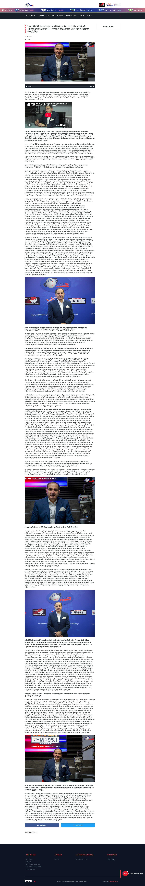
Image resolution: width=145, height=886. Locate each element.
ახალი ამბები (30, 16)
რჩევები (60, 16)
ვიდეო (81, 16)
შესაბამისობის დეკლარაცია (33, 864)
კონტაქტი (28, 861)
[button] (42, 825)
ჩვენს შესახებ (29, 859)
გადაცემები (51, 16)
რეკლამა (57, 859)
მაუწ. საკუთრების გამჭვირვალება (34, 866)
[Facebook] (108, 859)
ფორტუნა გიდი (71, 16)
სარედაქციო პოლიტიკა (81, 859)
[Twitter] (113, 859)
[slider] (61, 86)
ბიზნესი (41, 16)
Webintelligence (113, 881)
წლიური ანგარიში (30, 869)
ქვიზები (89, 16)
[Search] (118, 15)
